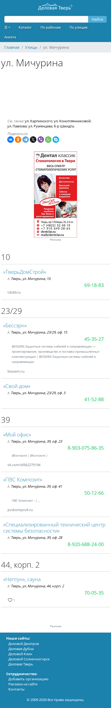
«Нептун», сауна (22, 579)
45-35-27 (94, 339)
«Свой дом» (16, 386)
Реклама (55, 239)
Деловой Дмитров (23, 643)
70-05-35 (94, 592)
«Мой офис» (17, 434)
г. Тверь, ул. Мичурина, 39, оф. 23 (35, 441)
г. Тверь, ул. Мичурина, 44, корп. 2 (36, 586)
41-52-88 (94, 399)
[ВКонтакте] (10, 139)
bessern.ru (16, 371)
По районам (50, 27)
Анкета (10, 36)
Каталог (25, 27)
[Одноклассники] (18, 139)
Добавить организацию (28, 678)
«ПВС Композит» (22, 479)
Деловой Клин (20, 653)
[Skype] (56, 139)
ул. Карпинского (38, 121)
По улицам (79, 27)
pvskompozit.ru (20, 509)
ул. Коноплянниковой (72, 121)
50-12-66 (94, 493)
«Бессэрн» (15, 325)
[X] (33, 139)
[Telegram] (25, 139)
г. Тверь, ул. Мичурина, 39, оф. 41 (35, 486)
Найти (97, 19)
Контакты (16, 689)
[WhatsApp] (48, 139)
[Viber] (40, 139)
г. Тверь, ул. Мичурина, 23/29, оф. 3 (36, 392)
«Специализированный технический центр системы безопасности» (54, 527)
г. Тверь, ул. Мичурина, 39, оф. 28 (35, 537)
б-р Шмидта (64, 126)
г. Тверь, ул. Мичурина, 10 (29, 278)
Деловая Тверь (20, 664)
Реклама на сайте (22, 684)
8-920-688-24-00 (86, 544)
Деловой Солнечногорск (29, 659)
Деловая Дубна (21, 648)
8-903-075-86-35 (86, 448)
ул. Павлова (17, 126)
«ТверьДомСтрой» (24, 271)
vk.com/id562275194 (24, 464)
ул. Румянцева (40, 126)
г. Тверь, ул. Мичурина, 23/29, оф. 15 (37, 332)
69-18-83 (94, 285)
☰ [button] (6, 27)
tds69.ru (14, 292)
